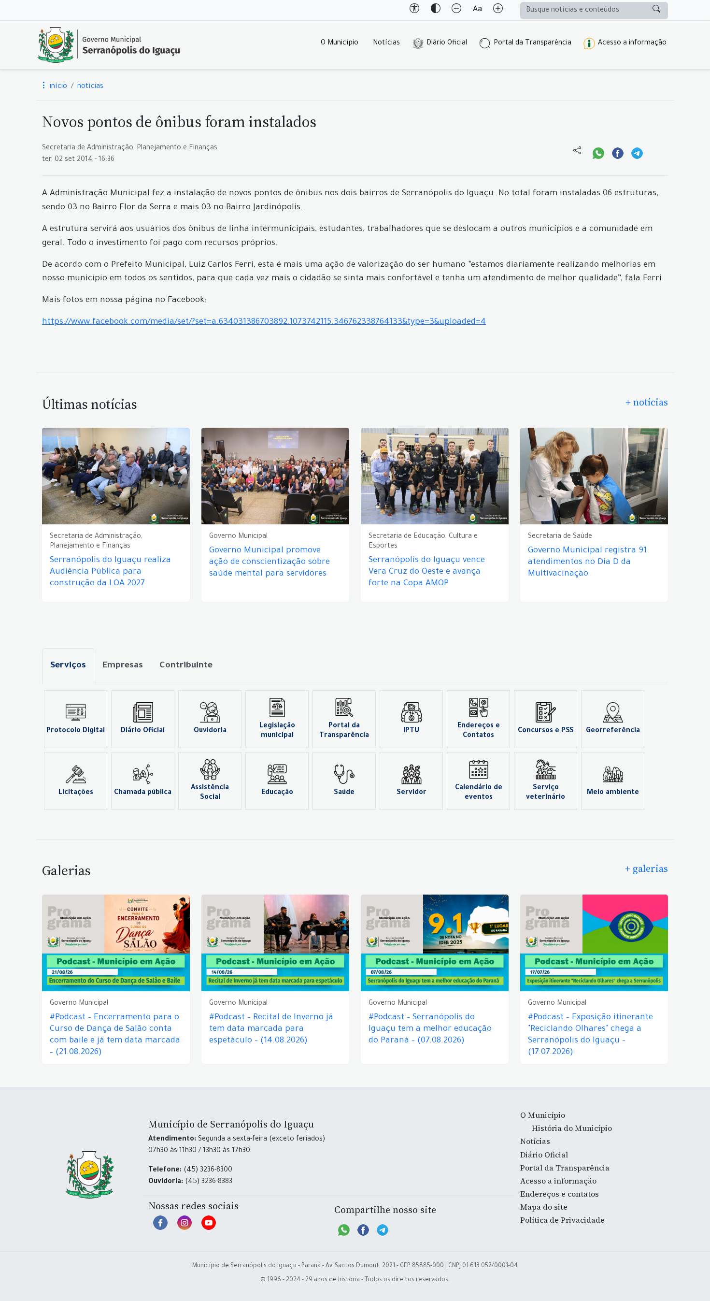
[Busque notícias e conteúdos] (656, 10)
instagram (184, 1227)
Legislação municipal (277, 731)
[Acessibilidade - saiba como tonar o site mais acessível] (414, 10)
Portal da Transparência (532, 43)
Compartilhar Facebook (617, 152)
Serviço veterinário (545, 793)
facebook (160, 1227)
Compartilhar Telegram (637, 152)
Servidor (411, 793)
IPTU (411, 731)
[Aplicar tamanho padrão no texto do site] (477, 10)
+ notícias (646, 402)
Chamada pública (142, 793)
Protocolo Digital (75, 731)
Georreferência (613, 731)
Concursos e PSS (546, 731)
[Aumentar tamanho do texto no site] (498, 10)
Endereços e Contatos (478, 731)
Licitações (75, 793)
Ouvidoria (210, 731)
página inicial (108, 45)
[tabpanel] (355, 750)
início (57, 87)
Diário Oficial (446, 43)
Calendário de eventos (478, 793)
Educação (277, 793)
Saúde (344, 793)
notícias (90, 87)
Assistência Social (210, 793)
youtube (209, 1227)
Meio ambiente (613, 793)
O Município (339, 43)
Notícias (386, 43)
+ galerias (646, 868)
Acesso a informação (632, 43)
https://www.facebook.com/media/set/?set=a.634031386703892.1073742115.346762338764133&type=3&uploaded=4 (264, 322)
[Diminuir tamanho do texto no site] (456, 10)
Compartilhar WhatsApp (598, 152)
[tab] (68, 666)
